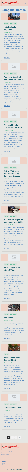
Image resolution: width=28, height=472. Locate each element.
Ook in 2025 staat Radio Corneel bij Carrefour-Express (12, 173)
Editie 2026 (13, 23)
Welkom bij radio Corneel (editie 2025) (13, 126)
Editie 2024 (13, 216)
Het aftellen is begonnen (10, 28)
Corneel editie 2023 (12, 408)
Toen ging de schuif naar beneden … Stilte (13, 78)
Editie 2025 (13, 73)
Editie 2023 (13, 314)
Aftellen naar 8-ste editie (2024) (12, 269)
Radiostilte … (9, 318)
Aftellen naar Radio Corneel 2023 (12, 359)
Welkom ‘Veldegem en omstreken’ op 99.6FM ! (14, 221)
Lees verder (7, 57)
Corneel (6, 23)
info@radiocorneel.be (7, 454)
